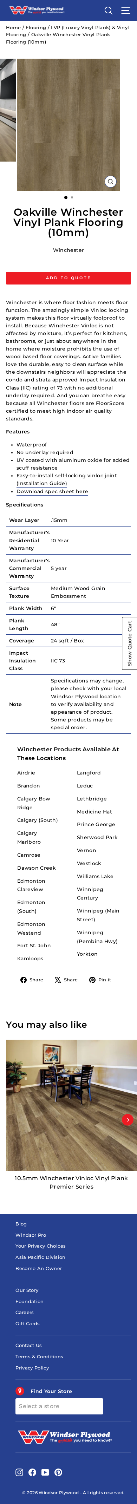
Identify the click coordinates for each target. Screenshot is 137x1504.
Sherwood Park (97, 837)
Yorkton (87, 954)
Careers (24, 1312)
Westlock (89, 863)
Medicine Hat (94, 812)
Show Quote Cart (129, 643)
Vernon (86, 850)
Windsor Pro (30, 1235)
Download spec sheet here (52, 491)
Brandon (28, 786)
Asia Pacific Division (40, 1257)
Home (13, 27)
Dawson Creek (36, 868)
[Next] (127, 1120)
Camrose (28, 855)
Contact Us (28, 1345)
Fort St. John (34, 945)
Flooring (36, 27)
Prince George (96, 824)
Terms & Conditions (39, 1356)
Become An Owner (38, 1268)
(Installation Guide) (42, 483)
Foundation (29, 1301)
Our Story (26, 1290)
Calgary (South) (37, 820)
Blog (21, 1224)
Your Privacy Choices (40, 1246)
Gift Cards (27, 1323)
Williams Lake (95, 876)
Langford (89, 773)
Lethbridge (92, 799)
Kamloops (30, 958)
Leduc (85, 786)
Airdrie (26, 773)
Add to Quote (68, 277)
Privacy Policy (32, 1368)
